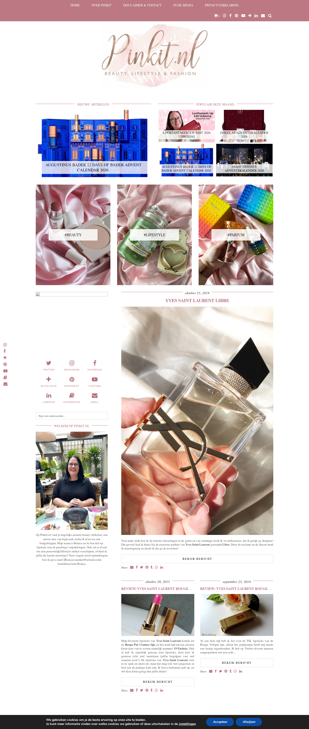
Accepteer (220, 722)
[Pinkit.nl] (154, 47)
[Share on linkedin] (161, 567)
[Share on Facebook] (137, 567)
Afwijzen (248, 722)
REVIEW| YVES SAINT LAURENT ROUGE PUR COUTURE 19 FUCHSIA (178, 588)
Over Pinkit (102, 5)
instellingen (187, 724)
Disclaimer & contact (142, 5)
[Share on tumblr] (152, 567)
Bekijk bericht (197, 559)
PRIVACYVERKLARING (222, 5)
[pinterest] (236, 15)
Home (75, 5)
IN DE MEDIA (183, 5)
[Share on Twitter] (141, 567)
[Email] (263, 15)
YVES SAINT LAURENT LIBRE (197, 300)
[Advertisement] (72, 602)
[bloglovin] (249, 15)
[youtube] (243, 15)
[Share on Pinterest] (147, 567)
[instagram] (224, 15)
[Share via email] (132, 567)
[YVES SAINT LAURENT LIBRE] (197, 534)
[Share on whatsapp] (156, 567)
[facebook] (230, 15)
